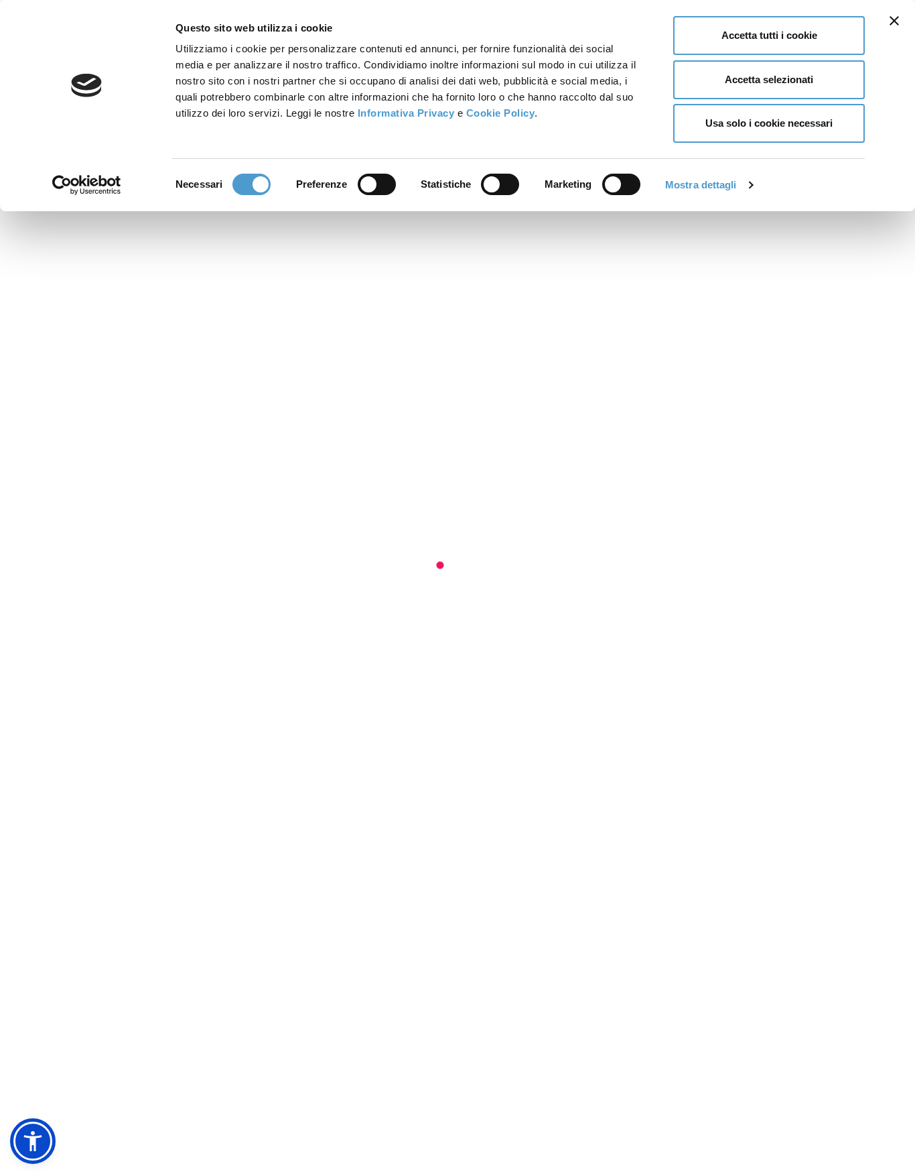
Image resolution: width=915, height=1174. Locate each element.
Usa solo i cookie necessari (769, 123)
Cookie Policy (500, 113)
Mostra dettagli (701, 184)
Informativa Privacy (406, 113)
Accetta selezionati (769, 79)
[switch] (377, 184)
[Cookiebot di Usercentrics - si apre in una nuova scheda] (86, 185)
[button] (32, 1141)
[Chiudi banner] (894, 20)
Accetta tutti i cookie (769, 35)
